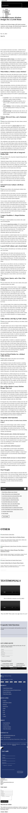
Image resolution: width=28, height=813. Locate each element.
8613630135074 (4, 779)
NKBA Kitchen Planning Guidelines (18, 348)
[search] (24, 4)
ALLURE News (6, 724)
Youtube (11, 681)
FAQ (4, 712)
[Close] (2, 748)
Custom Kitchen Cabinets (7, 663)
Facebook (2, 681)
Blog (4, 710)
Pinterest (15, 681)
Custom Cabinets (5, 666)
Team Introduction (6, 722)
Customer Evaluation (7, 726)
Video (4, 714)
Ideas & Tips (5, 706)
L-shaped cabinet (15, 125)
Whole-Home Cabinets (17, 666)
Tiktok (24, 681)
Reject (6, 811)
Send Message (13, 668)
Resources (5, 704)
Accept (2, 811)
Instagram (20, 681)
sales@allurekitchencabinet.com (9, 735)
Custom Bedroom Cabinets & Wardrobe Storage (12, 690)
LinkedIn (7, 681)
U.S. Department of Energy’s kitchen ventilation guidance (12, 413)
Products (4, 700)
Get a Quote (5, 516)
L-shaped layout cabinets (11, 224)
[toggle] (25, 489)
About (4, 708)
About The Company (7, 728)
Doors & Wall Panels (20, 665)
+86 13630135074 (6, 737)
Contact (7, 17)
